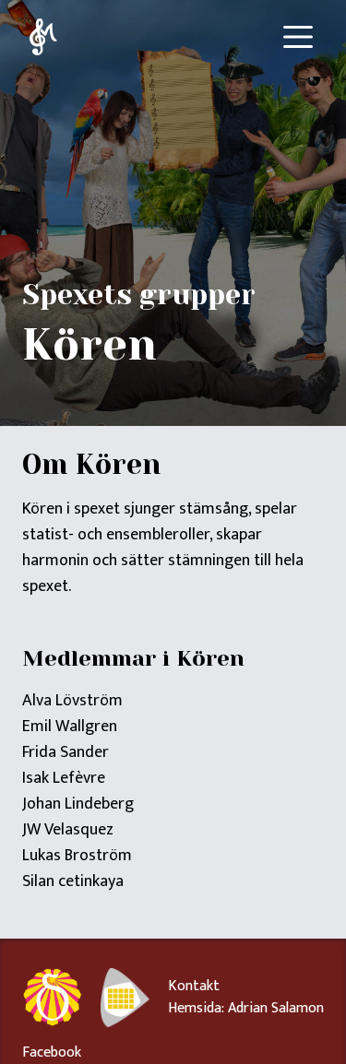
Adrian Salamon (276, 1008)
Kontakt (194, 986)
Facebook (51, 1053)
